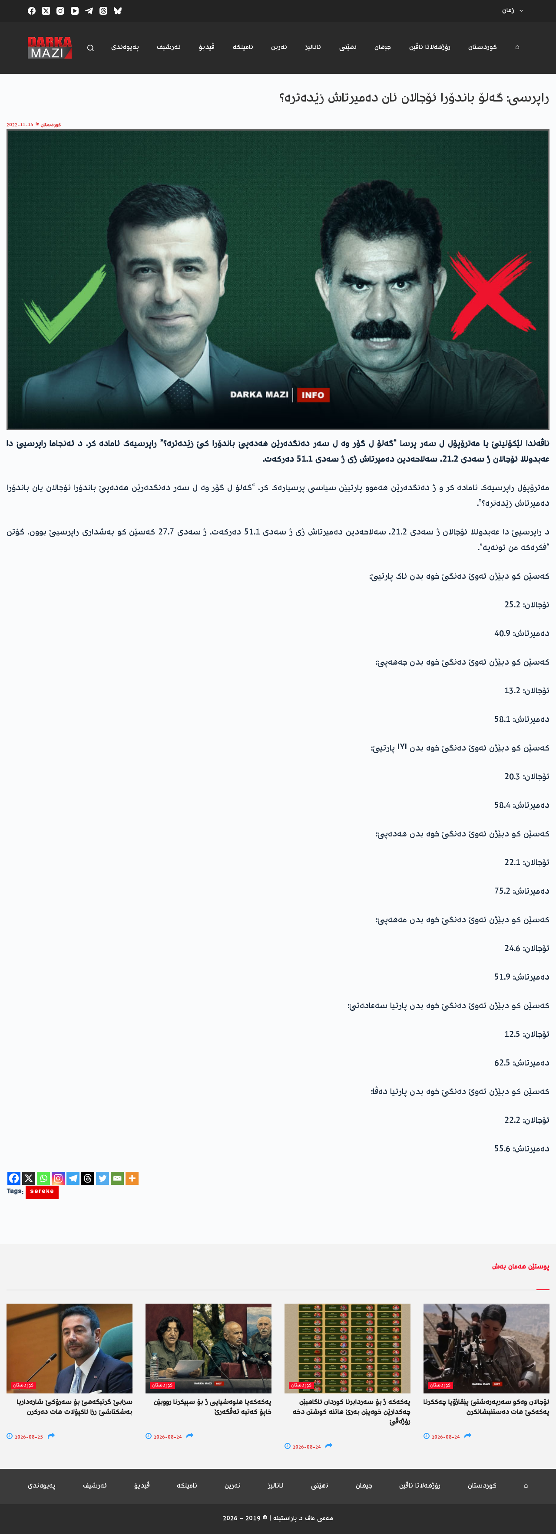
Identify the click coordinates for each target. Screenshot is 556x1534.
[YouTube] (75, 11)
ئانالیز (313, 47)
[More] (132, 1178)
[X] (28, 1178)
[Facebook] (32, 11)
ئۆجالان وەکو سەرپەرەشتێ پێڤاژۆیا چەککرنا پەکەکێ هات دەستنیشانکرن (486, 1407)
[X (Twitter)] (46, 11)
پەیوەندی (125, 47)
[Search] (90, 48)
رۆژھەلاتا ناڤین (429, 47)
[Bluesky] (118, 11)
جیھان (382, 47)
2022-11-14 (20, 125)
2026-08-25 (28, 1437)
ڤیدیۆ (207, 47)
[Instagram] (60, 11)
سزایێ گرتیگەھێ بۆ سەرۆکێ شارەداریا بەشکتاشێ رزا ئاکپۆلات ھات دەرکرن (74, 1407)
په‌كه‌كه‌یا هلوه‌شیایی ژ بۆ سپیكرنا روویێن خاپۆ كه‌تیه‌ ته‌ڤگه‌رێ (212, 1407)
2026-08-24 (167, 1437)
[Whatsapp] (43, 1178)
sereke (42, 1192)
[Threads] (103, 11)
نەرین (279, 47)
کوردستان (482, 47)
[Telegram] (89, 11)
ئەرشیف (169, 47)
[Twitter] (102, 1178)
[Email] (117, 1178)
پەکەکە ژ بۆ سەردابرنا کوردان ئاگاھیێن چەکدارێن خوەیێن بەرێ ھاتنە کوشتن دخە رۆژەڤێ (351, 1412)
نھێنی (348, 47)
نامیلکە (243, 47)
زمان (508, 11)
